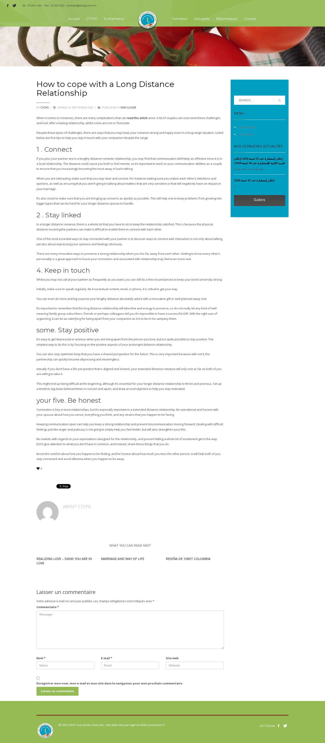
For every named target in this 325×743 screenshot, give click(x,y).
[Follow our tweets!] (285, 725)
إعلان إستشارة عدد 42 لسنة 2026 (254, 180)
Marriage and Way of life (122, 559)
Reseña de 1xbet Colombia (188, 559)
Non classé (128, 107)
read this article (137, 118)
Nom (41, 658)
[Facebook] (7, 5)
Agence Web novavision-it (147, 725)
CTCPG (45, 107)
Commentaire (47, 607)
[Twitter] (14, 5)
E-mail (106, 658)
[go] (279, 100)
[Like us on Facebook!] (278, 725)
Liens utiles (245, 134)
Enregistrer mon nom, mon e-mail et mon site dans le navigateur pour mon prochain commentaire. (109, 683)
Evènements (246, 127)
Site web (172, 658)
